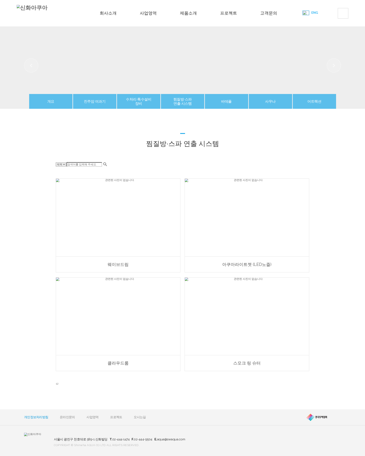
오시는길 (140, 417)
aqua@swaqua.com (169, 439)
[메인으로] (32, 7)
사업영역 (148, 13)
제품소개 (188, 13)
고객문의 (268, 13)
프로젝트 (228, 13)
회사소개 (108, 13)
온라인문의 (67, 417)
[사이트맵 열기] (343, 13)
